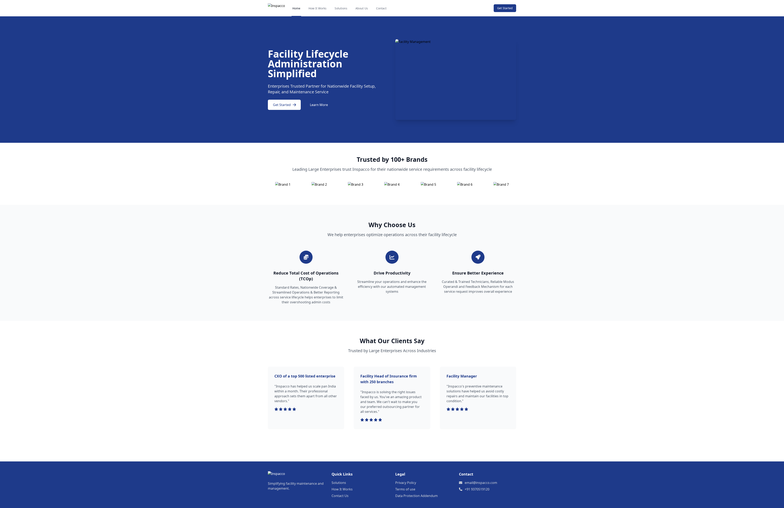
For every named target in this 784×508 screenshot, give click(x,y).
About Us (361, 8)
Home (296, 8)
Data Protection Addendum (416, 495)
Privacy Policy (405, 482)
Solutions (341, 8)
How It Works (317, 8)
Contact (381, 8)
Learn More (319, 105)
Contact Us (340, 495)
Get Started (505, 8)
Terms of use (405, 489)
